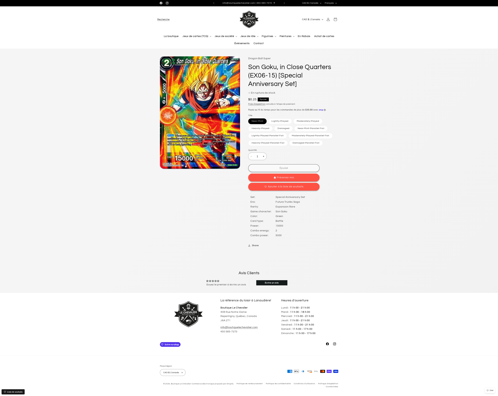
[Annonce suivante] (284, 3)
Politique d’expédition (328, 383)
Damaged (285, 129)
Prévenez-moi (285, 177)
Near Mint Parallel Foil (313, 129)
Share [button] (255, 245)
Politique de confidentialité (278, 383)
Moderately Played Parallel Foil (312, 136)
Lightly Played (281, 122)
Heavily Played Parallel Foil (270, 144)
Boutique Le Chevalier (181, 384)
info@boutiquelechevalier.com (239, 327)
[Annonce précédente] (214, 3)
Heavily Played (262, 129)
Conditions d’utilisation (304, 383)
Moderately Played (310, 122)
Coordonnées (332, 387)
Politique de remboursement (250, 383)
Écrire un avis (272, 283)
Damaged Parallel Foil (308, 144)
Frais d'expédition (256, 104)
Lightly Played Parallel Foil (269, 136)
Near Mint (259, 122)
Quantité (252, 150)
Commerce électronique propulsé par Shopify (213, 384)
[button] (163, 19)
